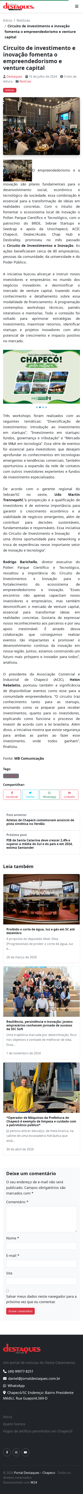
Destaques (14, 76)
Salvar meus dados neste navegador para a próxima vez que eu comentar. (41, 1299)
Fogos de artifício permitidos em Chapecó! (38, 1431)
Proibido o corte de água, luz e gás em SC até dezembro (40, 931)
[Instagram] (16, 1452)
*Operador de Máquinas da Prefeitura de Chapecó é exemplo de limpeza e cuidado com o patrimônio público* (41, 1121)
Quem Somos (14, 1424)
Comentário (17, 1202)
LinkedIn (69, 797)
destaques (11, 775)
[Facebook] (7, 1452)
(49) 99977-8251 (20, 1371)
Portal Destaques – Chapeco (35, 1473)
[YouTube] (25, 1452)
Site (9, 1273)
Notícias (23, 20)
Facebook (12, 797)
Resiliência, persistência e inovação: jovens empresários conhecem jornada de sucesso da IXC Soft (39, 1025)
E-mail (12, 1255)
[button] (37, 407)
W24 (34, 1482)
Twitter (30, 797)
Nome (12, 1238)
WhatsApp (49, 797)
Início (7, 20)
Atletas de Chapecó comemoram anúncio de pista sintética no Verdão (40, 822)
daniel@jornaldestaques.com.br (34, 1378)
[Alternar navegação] (77, 6)
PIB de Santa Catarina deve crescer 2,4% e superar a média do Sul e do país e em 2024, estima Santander (39, 844)
